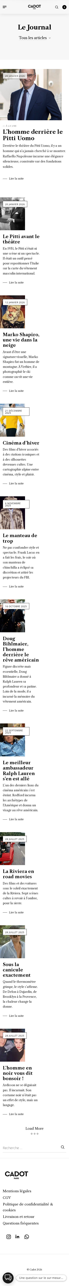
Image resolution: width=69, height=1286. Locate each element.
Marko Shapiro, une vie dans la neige (21, 340)
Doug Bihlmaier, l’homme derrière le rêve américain (21, 649)
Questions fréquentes (21, 1223)
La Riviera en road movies (18, 874)
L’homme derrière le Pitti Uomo (33, 135)
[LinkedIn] (17, 1236)
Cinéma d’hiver (21, 443)
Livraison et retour (18, 1217)
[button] (8, 1277)
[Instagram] (8, 1236)
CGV (7, 1198)
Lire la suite (16, 178)
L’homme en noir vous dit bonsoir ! (18, 1073)
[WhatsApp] (26, 1236)
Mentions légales (17, 1191)
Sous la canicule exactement (17, 970)
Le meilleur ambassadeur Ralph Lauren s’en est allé (19, 770)
